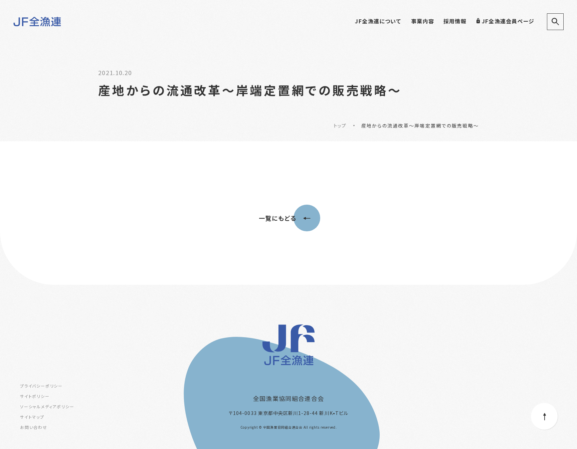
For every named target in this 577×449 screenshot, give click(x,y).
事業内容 (422, 21)
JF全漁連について (378, 21)
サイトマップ (32, 417)
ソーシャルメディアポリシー (47, 406)
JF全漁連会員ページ (508, 21)
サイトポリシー (35, 396)
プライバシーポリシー (41, 386)
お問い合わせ (33, 427)
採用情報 (454, 21)
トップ (340, 125)
